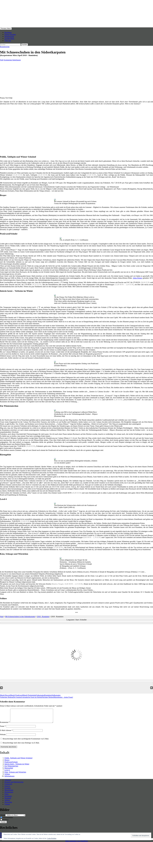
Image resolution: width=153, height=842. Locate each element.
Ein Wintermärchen (11, 766)
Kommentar (5, 722)
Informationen (9, 776)
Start (1, 617)
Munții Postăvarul (16, 695)
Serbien (7, 800)
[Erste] (1, 687)
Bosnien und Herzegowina (13, 782)
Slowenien (8, 802)
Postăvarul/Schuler (11, 762)
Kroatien (7, 788)
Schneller (83, 620)
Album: (2, 815)
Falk (1, 60)
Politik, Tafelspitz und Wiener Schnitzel (18, 758)
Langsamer (70, 620)
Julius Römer (137, 278)
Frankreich (8, 784)
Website (3, 734)
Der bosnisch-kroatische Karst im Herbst (21, 697)
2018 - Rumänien (43, 617)
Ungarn (7, 804)
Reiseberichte (9, 36)
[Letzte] (151, 687)
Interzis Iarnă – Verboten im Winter (16, 764)
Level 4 (7, 770)
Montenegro (8, 792)
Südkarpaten (56, 695)
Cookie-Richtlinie (51, 838)
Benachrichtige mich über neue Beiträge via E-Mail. (21, 743)
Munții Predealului (29, 695)
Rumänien (48, 695)
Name (3, 726)
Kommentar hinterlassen (12, 60)
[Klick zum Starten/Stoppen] (76, 623)
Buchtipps (8, 32)
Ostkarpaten (40, 695)
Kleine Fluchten (10, 34)
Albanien (7, 780)
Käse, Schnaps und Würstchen (15, 772)
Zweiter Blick (9, 38)
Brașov (7, 760)
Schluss (7, 774)
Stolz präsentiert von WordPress (76, 841)
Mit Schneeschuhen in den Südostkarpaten (20, 617)
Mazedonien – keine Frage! (57, 697)
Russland (7, 798)
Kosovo (7, 786)
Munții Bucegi (5, 695)
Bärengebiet (8, 768)
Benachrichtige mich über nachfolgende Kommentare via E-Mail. (26, 739)
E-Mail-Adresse (6, 730)
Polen (6, 794)
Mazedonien (8, 790)
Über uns (7, 41)
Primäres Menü (6, 28)
